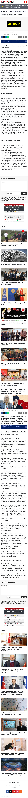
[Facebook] (2, 37)
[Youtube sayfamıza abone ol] (14, 791)
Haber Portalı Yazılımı (7, 796)
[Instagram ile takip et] (17, 791)
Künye (10, 785)
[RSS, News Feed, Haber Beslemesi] (20, 791)
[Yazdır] (19, 37)
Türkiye (10, 11)
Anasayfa (5, 11)
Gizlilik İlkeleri (20, 785)
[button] (21, 37)
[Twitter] (4, 37)
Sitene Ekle (13, 787)
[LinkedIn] (6, 37)
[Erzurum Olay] (7, 2)
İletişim (14, 785)
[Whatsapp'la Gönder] (8, 37)
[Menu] (25, 2)
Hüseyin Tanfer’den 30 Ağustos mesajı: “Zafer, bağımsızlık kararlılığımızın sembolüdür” (15, 6)
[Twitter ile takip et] (10, 791)
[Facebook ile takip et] (7, 791)
